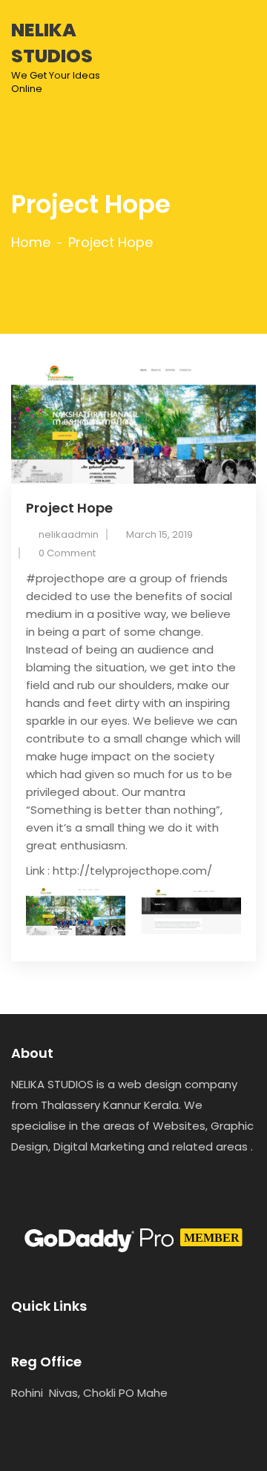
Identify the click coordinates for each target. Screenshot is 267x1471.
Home (30, 242)
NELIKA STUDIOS (55, 56)
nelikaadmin (69, 534)
